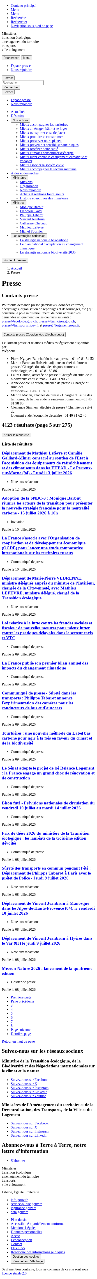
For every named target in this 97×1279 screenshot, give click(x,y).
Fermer (8, 78)
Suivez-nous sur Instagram (29, 1088)
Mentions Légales (23, 1228)
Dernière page (21, 1034)
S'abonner (18, 1161)
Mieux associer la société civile (42, 165)
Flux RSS (18, 1248)
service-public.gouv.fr (26, 1204)
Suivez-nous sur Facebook (29, 1080)
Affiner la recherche (16, 435)
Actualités (18, 112)
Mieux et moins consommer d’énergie (47, 153)
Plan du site (19, 1220)
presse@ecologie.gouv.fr (19, 321)
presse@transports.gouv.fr (20, 325)
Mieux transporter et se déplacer (42, 133)
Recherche (18, 18)
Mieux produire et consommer (41, 137)
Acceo (15, 1236)
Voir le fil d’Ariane (15, 260)
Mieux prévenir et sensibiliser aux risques (49, 145)
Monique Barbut (31, 207)
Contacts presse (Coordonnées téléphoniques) (34, 334)
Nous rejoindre (21, 70)
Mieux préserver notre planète (41, 141)
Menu (15, 9)
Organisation (29, 186)
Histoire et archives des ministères (44, 198)
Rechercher (19, 22)
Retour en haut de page (18, 1041)
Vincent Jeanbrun (32, 219)
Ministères (19, 177)
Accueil (16, 268)
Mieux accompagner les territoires (44, 124)
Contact (16, 1244)
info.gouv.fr (19, 1200)
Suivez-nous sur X (24, 1084)
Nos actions (20, 120)
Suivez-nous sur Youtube (28, 1096)
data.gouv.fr (19, 1212)
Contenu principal (23, 5)
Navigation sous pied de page (32, 26)
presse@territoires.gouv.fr (57, 321)
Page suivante (20, 1030)
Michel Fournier (31, 231)
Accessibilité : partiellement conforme (37, 1224)
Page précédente (22, 1001)
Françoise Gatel (31, 211)
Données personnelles (26, 1232)
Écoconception (21, 1240)
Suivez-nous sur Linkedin (29, 1092)
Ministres (19, 202)
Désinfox (17, 116)
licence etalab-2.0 (14, 1273)
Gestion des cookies (26, 1256)
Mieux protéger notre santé (39, 149)
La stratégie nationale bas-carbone (44, 240)
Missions (26, 182)
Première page (21, 997)
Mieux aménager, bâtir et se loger (43, 128)
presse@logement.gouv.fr (61, 325)
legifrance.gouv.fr (23, 1208)
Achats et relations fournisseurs (42, 194)
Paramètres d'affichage (28, 1261)
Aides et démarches (25, 173)
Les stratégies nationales (29, 236)
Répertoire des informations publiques (38, 1252)
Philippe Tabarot (31, 215)
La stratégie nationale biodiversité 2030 (48, 252)
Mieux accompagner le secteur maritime (48, 169)
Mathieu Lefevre (32, 227)
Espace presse (21, 66)
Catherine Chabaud (33, 223)
